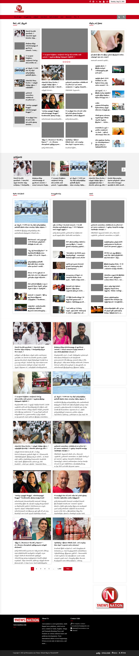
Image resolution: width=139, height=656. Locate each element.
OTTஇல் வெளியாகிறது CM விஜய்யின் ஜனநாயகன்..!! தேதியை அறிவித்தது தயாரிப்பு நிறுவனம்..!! (75, 299)
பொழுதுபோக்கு (27, 17)
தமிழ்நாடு (36, 17)
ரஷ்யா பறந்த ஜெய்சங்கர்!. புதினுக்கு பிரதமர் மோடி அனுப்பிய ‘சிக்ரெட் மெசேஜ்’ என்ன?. (113, 288)
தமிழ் (98, 653)
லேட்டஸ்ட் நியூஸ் (17, 17)
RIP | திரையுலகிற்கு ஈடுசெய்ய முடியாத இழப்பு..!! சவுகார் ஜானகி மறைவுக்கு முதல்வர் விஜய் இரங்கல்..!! (75, 244)
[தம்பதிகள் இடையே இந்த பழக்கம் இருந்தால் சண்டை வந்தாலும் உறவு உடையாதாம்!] (107, 41)
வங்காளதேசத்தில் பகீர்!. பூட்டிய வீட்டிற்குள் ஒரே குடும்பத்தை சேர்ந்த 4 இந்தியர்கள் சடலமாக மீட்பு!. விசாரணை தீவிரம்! (114, 310)
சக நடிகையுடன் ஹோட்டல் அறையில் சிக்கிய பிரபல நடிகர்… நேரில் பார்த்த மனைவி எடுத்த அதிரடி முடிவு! (76, 277)
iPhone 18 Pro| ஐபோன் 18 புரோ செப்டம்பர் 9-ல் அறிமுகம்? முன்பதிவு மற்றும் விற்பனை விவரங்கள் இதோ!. (38, 275)
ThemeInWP (54, 653)
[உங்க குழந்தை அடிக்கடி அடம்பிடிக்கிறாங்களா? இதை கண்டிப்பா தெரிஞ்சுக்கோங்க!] (118, 143)
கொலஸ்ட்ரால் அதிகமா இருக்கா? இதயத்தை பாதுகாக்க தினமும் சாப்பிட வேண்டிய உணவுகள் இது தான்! (75, 288)
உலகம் (62, 17)
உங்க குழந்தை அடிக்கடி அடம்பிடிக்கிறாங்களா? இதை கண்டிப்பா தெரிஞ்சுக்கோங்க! (102, 143)
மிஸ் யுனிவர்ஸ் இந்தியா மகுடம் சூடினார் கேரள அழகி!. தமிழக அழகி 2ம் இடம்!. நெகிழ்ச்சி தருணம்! (37, 286)
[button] (119, 17)
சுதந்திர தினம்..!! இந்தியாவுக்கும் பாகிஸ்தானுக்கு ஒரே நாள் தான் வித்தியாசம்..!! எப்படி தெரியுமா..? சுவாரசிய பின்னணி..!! (102, 69)
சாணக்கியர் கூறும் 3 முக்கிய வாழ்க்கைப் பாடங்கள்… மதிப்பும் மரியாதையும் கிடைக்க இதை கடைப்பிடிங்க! (102, 131)
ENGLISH (106, 653)
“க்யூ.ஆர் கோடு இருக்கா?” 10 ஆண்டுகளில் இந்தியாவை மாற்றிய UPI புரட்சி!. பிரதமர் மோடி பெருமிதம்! (37, 253)
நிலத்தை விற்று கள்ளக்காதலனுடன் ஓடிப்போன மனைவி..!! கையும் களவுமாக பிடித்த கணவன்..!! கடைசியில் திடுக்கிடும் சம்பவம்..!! (32, 47)
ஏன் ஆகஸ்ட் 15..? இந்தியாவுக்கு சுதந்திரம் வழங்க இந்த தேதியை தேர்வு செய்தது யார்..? (103, 94)
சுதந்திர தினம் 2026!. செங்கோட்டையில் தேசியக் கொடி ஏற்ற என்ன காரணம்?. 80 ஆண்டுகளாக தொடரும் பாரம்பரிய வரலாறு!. (102, 81)
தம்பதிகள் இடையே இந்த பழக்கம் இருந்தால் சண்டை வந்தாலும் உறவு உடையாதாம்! (107, 56)
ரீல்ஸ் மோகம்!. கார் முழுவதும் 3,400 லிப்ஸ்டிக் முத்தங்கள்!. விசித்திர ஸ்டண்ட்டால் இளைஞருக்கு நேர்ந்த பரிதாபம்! (38, 242)
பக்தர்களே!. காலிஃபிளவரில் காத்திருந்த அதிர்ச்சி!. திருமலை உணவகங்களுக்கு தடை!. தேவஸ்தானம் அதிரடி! (37, 308)
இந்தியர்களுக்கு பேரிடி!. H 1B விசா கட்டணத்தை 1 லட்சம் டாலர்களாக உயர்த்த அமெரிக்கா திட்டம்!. (114, 266)
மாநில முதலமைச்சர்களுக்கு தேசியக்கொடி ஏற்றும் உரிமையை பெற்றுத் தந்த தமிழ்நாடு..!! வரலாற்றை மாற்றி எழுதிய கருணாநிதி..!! (103, 106)
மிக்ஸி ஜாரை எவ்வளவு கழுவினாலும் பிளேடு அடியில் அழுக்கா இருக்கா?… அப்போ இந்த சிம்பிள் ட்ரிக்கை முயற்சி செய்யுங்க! (102, 119)
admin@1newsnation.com (80, 628)
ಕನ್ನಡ (122, 653)
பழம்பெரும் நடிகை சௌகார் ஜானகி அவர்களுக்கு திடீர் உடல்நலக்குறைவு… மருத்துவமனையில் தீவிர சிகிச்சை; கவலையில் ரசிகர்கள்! (75, 266)
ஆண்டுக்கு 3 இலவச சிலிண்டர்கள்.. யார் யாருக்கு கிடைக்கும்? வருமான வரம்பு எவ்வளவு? (74, 142)
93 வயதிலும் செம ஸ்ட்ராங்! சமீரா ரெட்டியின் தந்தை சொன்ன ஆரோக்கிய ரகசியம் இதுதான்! (32, 121)
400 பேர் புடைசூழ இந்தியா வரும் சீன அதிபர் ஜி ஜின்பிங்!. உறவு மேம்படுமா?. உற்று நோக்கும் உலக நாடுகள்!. (113, 255)
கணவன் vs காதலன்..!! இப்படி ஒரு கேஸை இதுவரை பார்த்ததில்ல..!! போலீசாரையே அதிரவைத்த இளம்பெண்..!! (37, 297)
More (75, 17)
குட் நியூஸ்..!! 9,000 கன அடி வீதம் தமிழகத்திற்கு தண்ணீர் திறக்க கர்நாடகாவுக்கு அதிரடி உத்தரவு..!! (32, 71)
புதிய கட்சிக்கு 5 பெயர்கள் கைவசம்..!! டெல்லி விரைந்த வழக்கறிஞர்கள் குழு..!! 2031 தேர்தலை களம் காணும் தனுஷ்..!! (68, 227)
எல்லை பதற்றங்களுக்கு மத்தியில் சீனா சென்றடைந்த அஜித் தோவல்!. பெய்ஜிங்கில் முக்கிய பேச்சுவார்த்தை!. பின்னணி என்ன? (113, 299)
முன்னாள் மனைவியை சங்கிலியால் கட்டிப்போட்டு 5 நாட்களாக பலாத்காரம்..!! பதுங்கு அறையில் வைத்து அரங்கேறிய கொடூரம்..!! (32, 96)
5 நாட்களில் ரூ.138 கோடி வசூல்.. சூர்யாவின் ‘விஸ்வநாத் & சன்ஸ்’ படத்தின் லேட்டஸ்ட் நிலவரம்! (76, 310)
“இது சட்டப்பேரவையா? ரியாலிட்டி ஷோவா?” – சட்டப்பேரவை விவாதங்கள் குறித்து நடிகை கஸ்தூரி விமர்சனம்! (52, 142)
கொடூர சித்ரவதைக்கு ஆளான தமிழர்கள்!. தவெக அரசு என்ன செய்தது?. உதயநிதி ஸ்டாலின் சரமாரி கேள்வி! (116, 181)
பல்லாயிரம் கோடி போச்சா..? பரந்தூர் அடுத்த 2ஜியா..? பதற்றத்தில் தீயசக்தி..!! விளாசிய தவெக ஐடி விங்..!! (32, 84)
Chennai (74, 630)
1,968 (59, 569)
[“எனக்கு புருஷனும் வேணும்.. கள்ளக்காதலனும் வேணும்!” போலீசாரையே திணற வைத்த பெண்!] (20, 107)
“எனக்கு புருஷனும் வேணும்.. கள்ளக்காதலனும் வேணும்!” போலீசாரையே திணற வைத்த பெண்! (32, 108)
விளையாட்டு (68, 17)
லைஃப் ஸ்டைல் (44, 17)
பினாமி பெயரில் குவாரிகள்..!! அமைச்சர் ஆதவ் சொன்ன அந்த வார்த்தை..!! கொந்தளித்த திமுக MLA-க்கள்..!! (32, 34)
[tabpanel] (65, 43)
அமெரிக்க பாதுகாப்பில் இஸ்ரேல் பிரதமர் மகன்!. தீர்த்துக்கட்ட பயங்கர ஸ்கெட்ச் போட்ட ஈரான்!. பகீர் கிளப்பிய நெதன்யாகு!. (114, 277)
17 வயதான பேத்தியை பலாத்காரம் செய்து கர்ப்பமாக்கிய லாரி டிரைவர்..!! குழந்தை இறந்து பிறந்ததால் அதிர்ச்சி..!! (32, 59)
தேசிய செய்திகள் (54, 17)
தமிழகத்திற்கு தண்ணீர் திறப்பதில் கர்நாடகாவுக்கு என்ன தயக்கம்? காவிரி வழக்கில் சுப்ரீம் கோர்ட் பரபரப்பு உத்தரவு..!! (37, 264)
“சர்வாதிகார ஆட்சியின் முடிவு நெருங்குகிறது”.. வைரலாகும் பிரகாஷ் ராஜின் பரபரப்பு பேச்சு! (75, 255)
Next (124, 170)
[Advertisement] (109, 352)
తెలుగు (114, 653)
